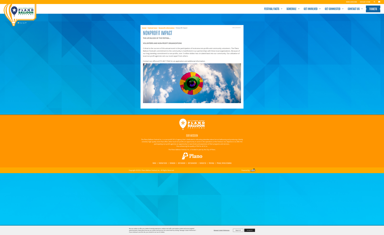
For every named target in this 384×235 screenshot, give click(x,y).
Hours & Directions (351, 2)
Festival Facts (271, 9)
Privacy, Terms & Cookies (224, 163)
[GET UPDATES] (379, 2)
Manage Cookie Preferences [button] (222, 230)
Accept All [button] (249, 230)
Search (374, 2)
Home (144, 28)
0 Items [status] (368, 2)
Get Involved (311, 9)
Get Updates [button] (379, 2)
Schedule (291, 9)
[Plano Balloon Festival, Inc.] (20, 15)
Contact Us (354, 9)
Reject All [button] (238, 230)
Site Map (211, 163)
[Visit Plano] (192, 156)
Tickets (373, 9)
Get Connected (332, 9)
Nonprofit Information (166, 28)
